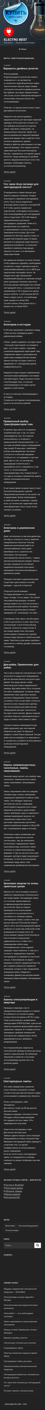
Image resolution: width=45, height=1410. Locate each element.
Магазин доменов (12, 1194)
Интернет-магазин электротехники (18, 1390)
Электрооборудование (28, 1225)
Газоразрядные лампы (13, 1347)
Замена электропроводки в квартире (20, 1001)
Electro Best (15, 39)
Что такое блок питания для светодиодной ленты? (21, 185)
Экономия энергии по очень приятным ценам (21, 884)
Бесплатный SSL (12, 1197)
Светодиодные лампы (17, 1081)
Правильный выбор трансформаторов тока (18, 422)
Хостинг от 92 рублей (14, 1184)
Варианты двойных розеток (21, 68)
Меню (23, 49)
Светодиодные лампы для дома (18, 1361)
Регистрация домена (14, 1188)
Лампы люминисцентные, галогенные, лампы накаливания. (20, 767)
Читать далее (10, 171)
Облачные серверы (13, 1191)
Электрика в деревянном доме (19, 529)
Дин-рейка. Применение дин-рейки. (21, 666)
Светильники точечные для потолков (20, 1342)
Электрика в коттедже (17, 324)
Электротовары (12, 1230)
